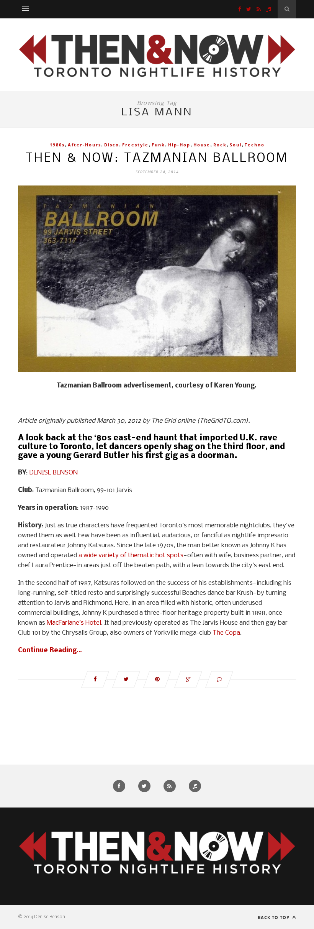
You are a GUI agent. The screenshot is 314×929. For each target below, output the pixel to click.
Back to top (274, 917)
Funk (158, 145)
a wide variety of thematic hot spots (130, 555)
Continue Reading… (50, 650)
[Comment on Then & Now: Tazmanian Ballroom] (219, 679)
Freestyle (135, 145)
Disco (111, 145)
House (201, 145)
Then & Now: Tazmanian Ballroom (157, 158)
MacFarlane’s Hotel (74, 623)
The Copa (226, 633)
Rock (220, 145)
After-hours (84, 145)
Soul (236, 145)
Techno (255, 145)
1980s (57, 145)
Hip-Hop (179, 145)
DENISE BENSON (53, 472)
